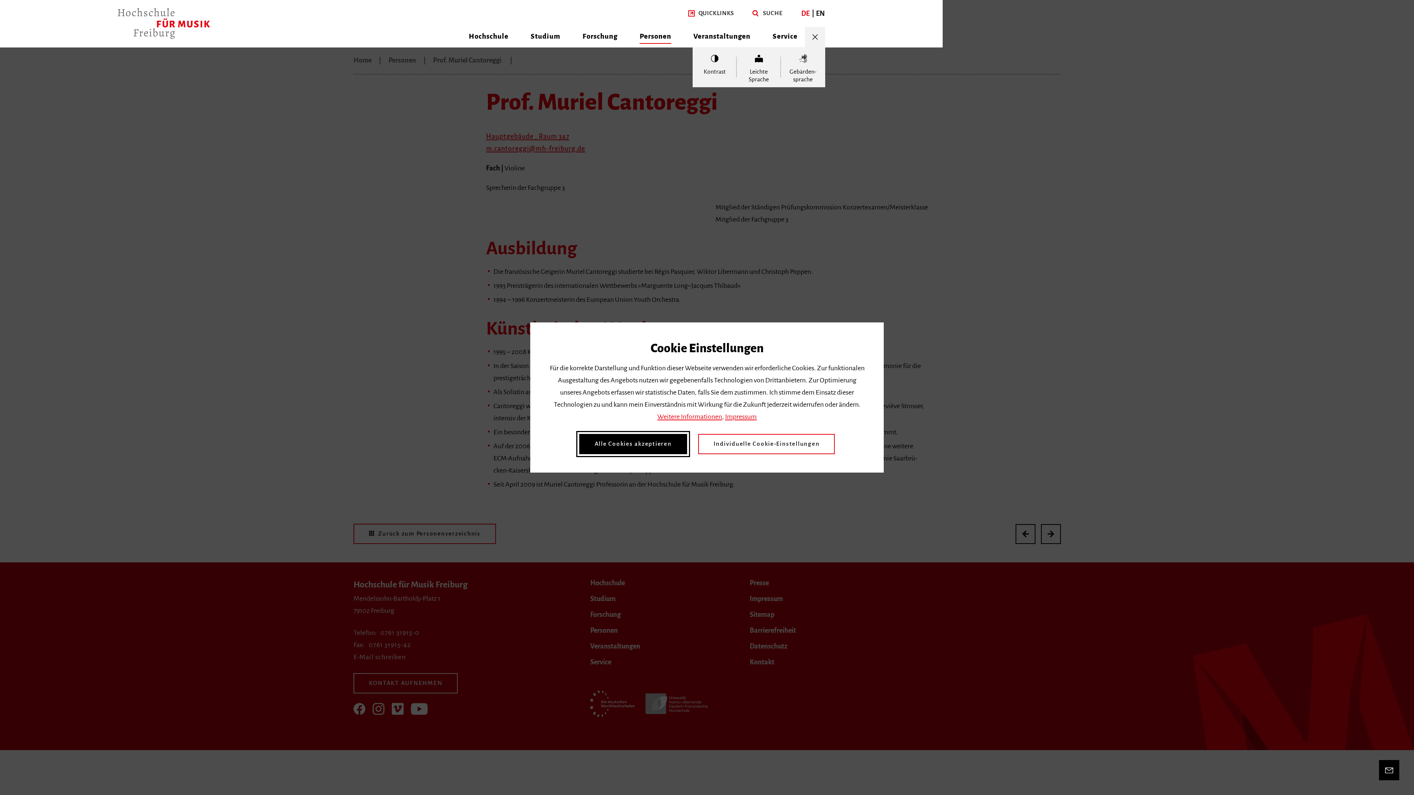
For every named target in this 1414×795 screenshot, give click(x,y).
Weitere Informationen (689, 416)
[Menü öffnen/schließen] (815, 37)
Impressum (741, 416)
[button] (711, 13)
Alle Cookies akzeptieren (633, 444)
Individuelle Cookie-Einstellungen (767, 444)
